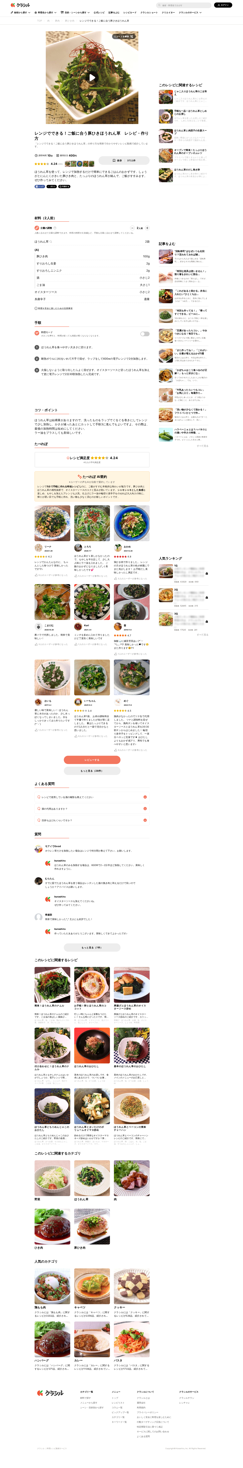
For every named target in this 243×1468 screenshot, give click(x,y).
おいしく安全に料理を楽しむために (154, 1417)
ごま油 (41, 285)
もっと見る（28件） (92, 770)
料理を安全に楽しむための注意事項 (55, 308)
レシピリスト (118, 1402)
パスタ (118, 1360)
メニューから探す (88, 1402)
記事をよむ (114, 12)
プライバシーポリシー (147, 1412)
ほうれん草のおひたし (86, 1066)
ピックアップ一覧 (120, 1412)
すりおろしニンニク (49, 270)
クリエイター (168, 12)
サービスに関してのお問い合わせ (153, 1431)
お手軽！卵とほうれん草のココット (90, 1007)
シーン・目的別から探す (92, 1407)
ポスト (53, 186)
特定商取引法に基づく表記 (150, 1426)
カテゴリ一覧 (118, 1417)
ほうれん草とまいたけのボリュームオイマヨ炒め (89, 1128)
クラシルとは (143, 1398)
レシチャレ (184, 1402)
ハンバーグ (42, 1360)
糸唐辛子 (40, 299)
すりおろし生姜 (46, 263)
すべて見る (202, 446)
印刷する (65, 186)
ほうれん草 (42, 241)
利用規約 (141, 1407)
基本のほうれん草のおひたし (130, 1066)
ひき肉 (39, 1247)
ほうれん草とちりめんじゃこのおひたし (52, 1128)
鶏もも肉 (40, 1307)
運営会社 (141, 1402)
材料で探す (85, 1398)
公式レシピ (99, 12)
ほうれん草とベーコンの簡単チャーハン (130, 1128)
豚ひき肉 (42, 256)
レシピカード (130, 12)
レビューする (92, 760)
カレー (78, 1360)
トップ (115, 1398)
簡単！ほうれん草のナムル (49, 1005)
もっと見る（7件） (92, 947)
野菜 (37, 1199)
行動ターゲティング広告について (153, 1422)
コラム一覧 (117, 1407)
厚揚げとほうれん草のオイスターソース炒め (130, 1007)
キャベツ (80, 1307)
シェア (41, 186)
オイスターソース (46, 292)
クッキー (119, 1307)
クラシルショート (149, 12)
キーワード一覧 (119, 1422)
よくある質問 (143, 1436)
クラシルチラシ (186, 1398)
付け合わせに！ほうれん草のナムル (52, 1068)
